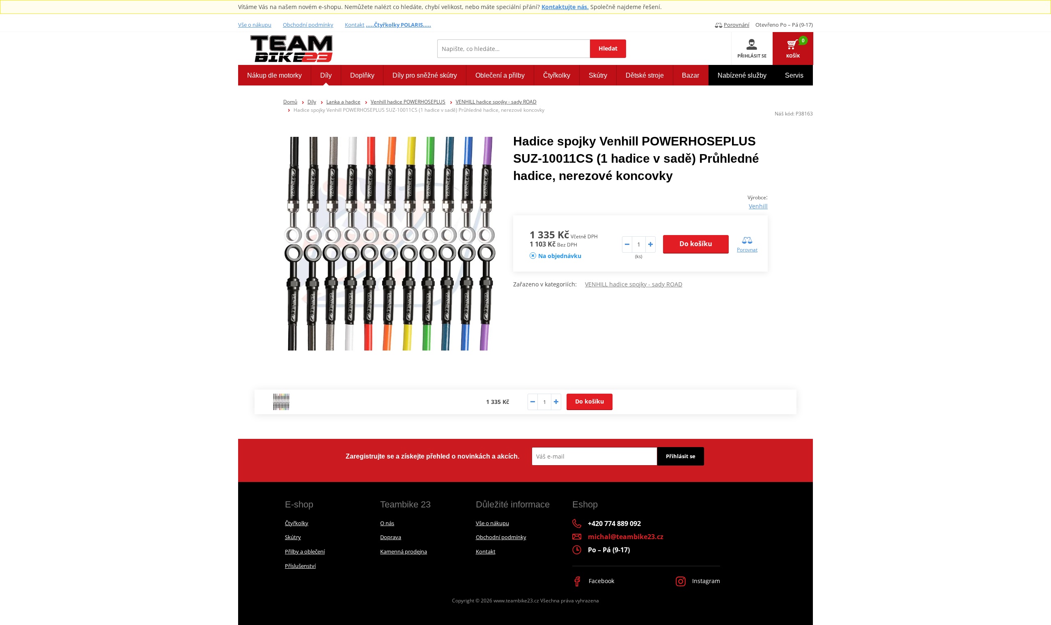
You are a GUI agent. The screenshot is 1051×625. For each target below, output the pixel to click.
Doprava (390, 537)
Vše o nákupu (254, 24)
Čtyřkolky (296, 523)
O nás (387, 523)
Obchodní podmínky (308, 24)
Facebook (600, 581)
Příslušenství (300, 566)
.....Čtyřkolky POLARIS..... (398, 24)
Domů (290, 101)
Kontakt (355, 24)
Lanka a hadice (343, 101)
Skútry (293, 537)
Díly (311, 101)
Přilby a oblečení (305, 551)
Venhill (758, 206)
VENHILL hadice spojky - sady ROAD (496, 101)
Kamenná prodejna (403, 551)
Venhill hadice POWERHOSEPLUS (408, 101)
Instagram (705, 581)
